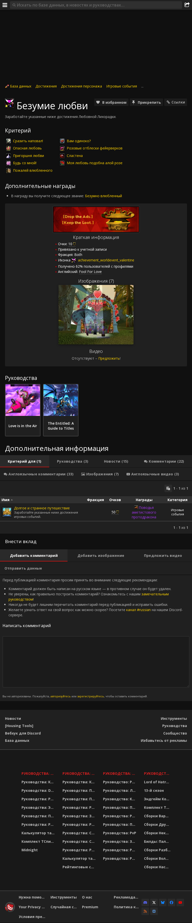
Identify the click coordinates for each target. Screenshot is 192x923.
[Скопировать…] (168, 488)
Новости (13, 718)
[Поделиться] (187, 5)
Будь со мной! (24, 162)
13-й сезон (154, 790)
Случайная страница (64, 907)
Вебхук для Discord (23, 733)
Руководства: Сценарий (79, 841)
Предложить (109, 358)
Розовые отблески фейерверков (94, 148)
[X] (154, 902)
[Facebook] (171, 902)
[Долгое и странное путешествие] (7, 512)
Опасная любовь (27, 148)
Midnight (30, 850)
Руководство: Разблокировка (120, 782)
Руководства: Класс (39, 782)
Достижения (46, 86)
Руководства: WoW (39, 773)
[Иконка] (9, 103)
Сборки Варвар (158, 816)
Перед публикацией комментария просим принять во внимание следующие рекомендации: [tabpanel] (92, 638)
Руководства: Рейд (39, 824)
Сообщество (175, 733)
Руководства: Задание (79, 816)
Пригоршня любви (28, 155)
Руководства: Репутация (79, 824)
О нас (87, 897)
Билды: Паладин (158, 841)
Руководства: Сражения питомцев (79, 833)
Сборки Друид (157, 824)
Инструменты (174, 718)
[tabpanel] (96, 507)
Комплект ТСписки (39, 841)
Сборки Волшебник (158, 858)
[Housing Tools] (19, 725)
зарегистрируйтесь (90, 696)
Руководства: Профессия (39, 816)
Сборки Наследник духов (158, 867)
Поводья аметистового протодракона (144, 512)
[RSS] (145, 911)
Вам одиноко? (79, 140)
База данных (20, 86)
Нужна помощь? (33, 897)
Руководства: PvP (119, 833)
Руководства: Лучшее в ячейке (120, 790)
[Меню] (5, 5)
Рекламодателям (128, 897)
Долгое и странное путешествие (42, 508)
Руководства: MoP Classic (79, 773)
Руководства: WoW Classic (120, 773)
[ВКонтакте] (154, 911)
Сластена (75, 155)
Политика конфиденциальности (128, 907)
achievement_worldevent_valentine (105, 260)
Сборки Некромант (158, 833)
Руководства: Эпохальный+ (39, 807)
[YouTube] (180, 902)
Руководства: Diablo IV (158, 773)
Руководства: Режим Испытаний (79, 850)
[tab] (24, 461)
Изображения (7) (96, 281)
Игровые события (121, 86)
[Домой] (10, 910)
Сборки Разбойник (158, 850)
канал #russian (138, 609)
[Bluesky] (162, 902)
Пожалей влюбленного (32, 170)
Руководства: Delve (39, 790)
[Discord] (145, 902)
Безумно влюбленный (103, 195)
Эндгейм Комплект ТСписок (158, 799)
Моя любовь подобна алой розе (94, 162)
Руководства (174, 725)
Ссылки (178, 102)
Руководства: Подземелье (79, 799)
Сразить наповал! (28, 140)
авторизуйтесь (60, 696)
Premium (90, 907)
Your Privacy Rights (33, 907)
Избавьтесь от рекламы (164, 740)
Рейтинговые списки (79, 867)
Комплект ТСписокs (158, 807)
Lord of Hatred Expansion (158, 782)
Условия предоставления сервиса (33, 916)
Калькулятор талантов (39, 833)
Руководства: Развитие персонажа (39, 799)
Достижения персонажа (81, 86)
